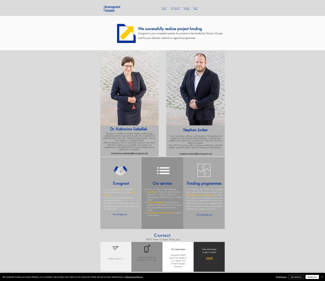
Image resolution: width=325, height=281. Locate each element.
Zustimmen (312, 277)
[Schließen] (321, 277)
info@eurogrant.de (115, 259)
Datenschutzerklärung (134, 277)
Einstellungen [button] (281, 277)
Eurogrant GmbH (112, 8)
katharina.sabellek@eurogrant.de (129, 153)
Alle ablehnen (296, 277)
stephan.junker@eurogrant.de (195, 153)
